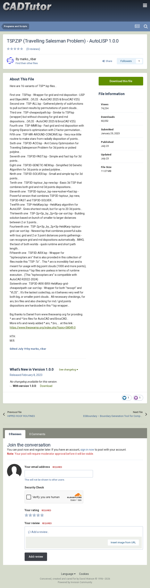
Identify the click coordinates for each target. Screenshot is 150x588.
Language (67, 573)
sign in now (87, 449)
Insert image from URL (123, 542)
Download (46, 385)
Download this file (121, 81)
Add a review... (40, 532)
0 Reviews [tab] (15, 434)
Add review (36, 556)
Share (108, 61)
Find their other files (27, 63)
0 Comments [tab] (37, 434)
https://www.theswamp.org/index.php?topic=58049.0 (43, 327)
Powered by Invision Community (75, 582)
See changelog (68, 369)
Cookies (84, 573)
